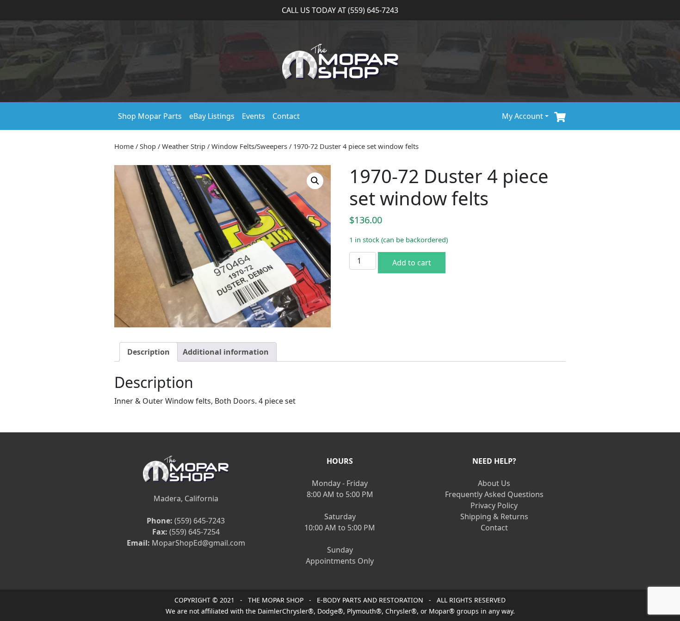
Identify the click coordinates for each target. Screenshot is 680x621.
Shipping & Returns (494, 516)
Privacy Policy (494, 505)
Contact (286, 116)
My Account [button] (522, 116)
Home (124, 146)
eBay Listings (212, 116)
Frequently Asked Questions (494, 494)
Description (148, 352)
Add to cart (411, 263)
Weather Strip (183, 146)
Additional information (226, 352)
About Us (494, 483)
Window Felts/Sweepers (249, 146)
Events (253, 116)
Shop (148, 146)
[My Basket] (560, 116)
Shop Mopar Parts (150, 116)
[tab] (148, 352)
